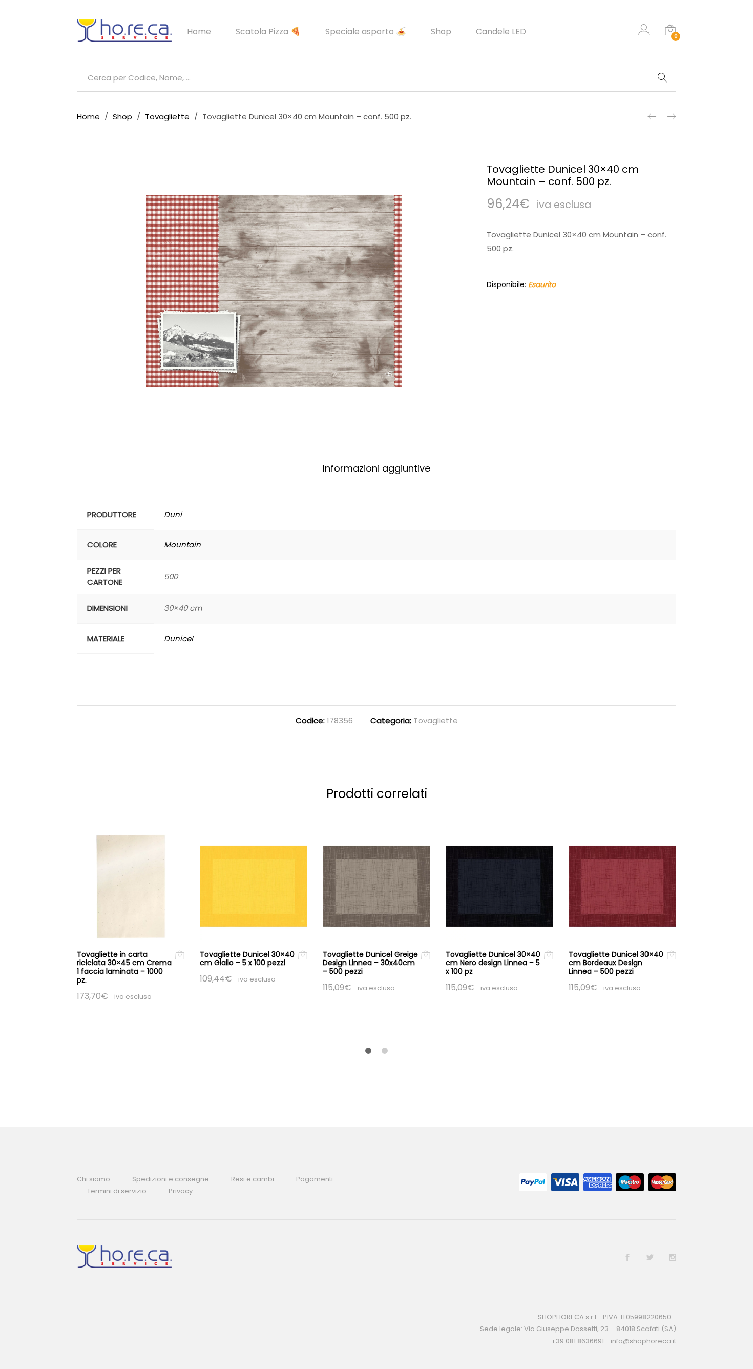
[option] (274, 291)
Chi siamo (93, 1179)
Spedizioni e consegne (170, 1179)
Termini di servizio (117, 1191)
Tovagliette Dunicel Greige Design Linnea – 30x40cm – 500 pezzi (370, 963)
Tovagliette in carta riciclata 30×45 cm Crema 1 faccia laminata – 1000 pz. (124, 967)
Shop (441, 32)
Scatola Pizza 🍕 (268, 32)
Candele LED (501, 32)
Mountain (182, 544)
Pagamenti (314, 1179)
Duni (173, 514)
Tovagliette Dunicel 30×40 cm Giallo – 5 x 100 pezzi (247, 958)
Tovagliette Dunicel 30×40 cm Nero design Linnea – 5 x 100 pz (493, 963)
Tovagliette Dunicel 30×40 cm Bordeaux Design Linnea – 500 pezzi (616, 963)
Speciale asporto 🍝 (365, 32)
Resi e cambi (252, 1179)
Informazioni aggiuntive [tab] (376, 468)
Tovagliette (435, 720)
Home (199, 32)
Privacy (181, 1191)
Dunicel (178, 638)
